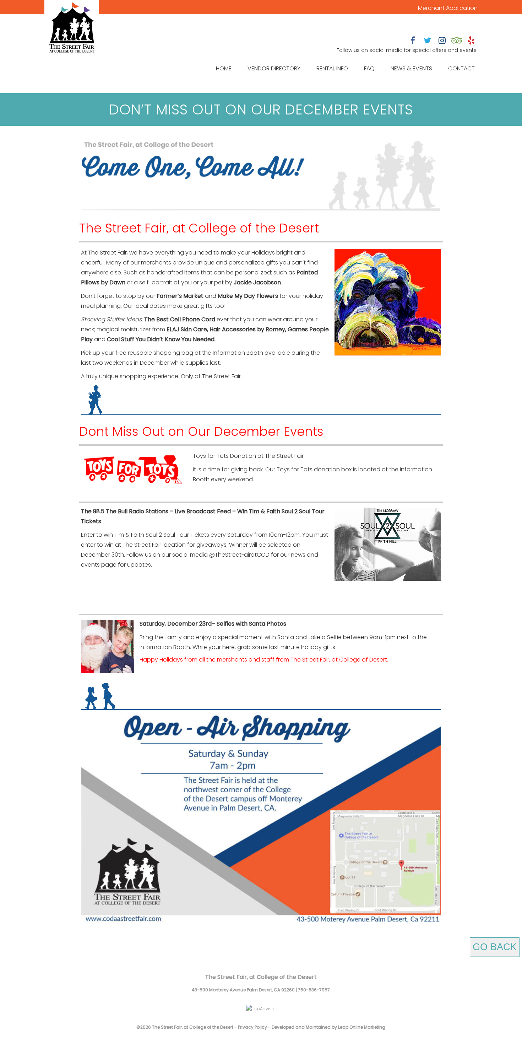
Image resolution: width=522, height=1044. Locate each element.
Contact (461, 68)
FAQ (369, 68)
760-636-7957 (314, 990)
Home (224, 68)
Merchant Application (448, 8)
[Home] (71, 28)
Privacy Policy (252, 1027)
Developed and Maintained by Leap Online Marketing (328, 1027)
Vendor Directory (274, 68)
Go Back (495, 947)
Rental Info (332, 68)
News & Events (411, 68)
